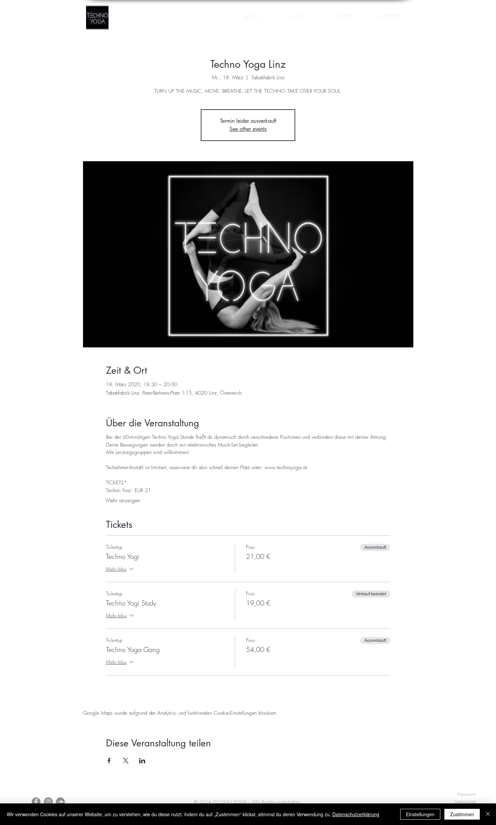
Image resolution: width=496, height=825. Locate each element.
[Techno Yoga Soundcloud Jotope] (60, 801)
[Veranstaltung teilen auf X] (125, 760)
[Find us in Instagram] (48, 801)
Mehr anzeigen (123, 500)
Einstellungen (420, 814)
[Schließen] (488, 814)
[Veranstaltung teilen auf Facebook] (109, 760)
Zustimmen (462, 814)
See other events (248, 129)
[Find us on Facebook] (36, 801)
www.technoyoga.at (286, 467)
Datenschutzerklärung (355, 814)
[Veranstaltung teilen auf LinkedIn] (142, 760)
